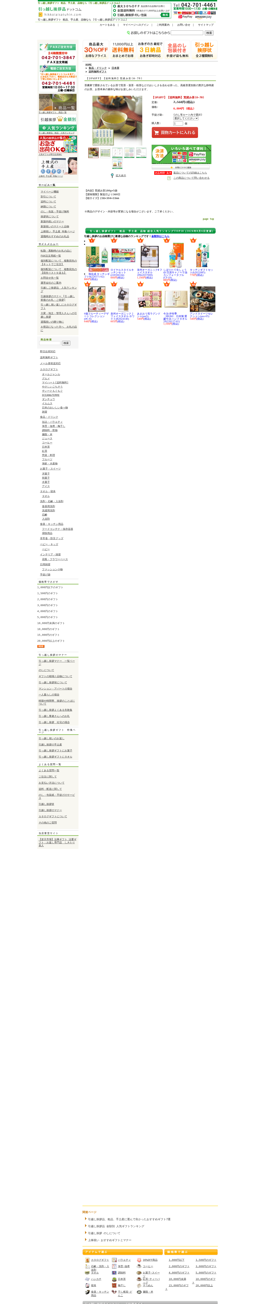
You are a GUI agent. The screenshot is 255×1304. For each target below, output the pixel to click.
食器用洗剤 (48, 506)
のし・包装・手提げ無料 (55, 211)
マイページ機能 (50, 191)
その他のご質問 (48, 822)
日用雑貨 (45, 564)
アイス (46, 486)
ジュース (47, 438)
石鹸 (44, 514)
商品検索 (46, 339)
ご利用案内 (163, 24)
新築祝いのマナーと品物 (55, 226)
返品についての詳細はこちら (190, 172)
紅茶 (44, 450)
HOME (88, 64)
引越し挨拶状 (46, 804)
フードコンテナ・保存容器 (57, 528)
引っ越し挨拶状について (53, 682)
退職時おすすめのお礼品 (55, 236)
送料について (48, 201)
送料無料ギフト (49, 357)
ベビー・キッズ (49, 544)
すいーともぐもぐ (52, 390)
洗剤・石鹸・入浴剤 (51, 501)
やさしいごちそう (52, 386)
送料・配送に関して (50, 788)
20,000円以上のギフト (51, 640)
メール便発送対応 (50, 363)
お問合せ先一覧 (50, 277)
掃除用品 (47, 533)
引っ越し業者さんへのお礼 (54, 716)
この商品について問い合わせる (191, 177)
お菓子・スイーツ (50, 468)
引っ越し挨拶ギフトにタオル (55, 756)
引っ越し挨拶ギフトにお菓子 (55, 750)
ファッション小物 (52, 569)
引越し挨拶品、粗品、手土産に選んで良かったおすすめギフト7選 (129, 1219)
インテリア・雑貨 (50, 554)
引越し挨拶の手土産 (50, 744)
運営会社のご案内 (51, 282)
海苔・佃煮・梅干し (53, 426)
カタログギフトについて (53, 816)
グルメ (46, 378)
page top (208, 219)
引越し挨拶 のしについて (104, 1233)
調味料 (122, 1272)
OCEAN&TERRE (51, 395)
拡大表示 (121, 175)
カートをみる (107, 24)
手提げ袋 (45, 574)
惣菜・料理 (48, 455)
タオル (46, 496)
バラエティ (124, 1259)
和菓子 (46, 477)
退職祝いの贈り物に (52, 321)
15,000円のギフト (48, 634)
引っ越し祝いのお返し (52, 738)
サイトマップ (206, 24)
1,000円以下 (176, 1259)
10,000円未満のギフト (51, 623)
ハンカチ (96, 1279)
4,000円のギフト (47, 611)
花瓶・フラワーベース (55, 559)
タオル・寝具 (48, 491)
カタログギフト (49, 369)
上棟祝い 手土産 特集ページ (58, 231)
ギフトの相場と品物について (55, 676)
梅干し (122, 1285)
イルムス (47, 403)
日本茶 (46, 446)
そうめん (148, 1285)
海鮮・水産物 (50, 463)
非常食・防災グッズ (51, 538)
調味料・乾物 (50, 430)
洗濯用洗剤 (48, 510)
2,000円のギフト (47, 599)
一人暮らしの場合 (49, 694)
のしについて (46, 670)
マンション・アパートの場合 (55, 688)
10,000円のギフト (48, 629)
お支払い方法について (52, 782)
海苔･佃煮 (124, 1266)
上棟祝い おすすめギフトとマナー (109, 1240)
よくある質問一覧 (49, 770)
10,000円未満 (177, 1279)
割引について (48, 196)
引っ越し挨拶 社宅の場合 (54, 722)
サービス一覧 (47, 185)
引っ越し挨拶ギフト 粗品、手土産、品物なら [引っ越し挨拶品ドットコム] (79, 3)
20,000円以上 (204, 1285)
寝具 (93, 1285)
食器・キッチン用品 (51, 524)
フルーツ (47, 459)
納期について (48, 206)
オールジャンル (51, 374)
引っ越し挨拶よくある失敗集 (55, 709)
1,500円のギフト (47, 593)
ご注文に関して (48, 776)
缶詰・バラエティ (52, 421)
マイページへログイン (136, 24)
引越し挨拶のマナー (50, 810)
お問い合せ (183, 24)
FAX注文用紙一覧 (51, 255)
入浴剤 (46, 518)
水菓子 (46, 482)
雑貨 (44, 411)
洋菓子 (46, 473)
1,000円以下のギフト (50, 587)
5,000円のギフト (47, 617)
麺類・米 (47, 434)
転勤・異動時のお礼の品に (56, 250)
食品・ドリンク (49, 416)
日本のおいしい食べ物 (55, 407)
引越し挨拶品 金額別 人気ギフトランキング (116, 1226)
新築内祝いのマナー (52, 221)
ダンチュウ (48, 399)
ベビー (46, 549)
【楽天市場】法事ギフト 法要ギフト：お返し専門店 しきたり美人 (57, 842)
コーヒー (47, 442)
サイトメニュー (49, 244)
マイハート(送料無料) (55, 382)
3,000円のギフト (47, 605)
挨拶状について (50, 216)
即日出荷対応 (48, 351)
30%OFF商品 (150, 1259)
